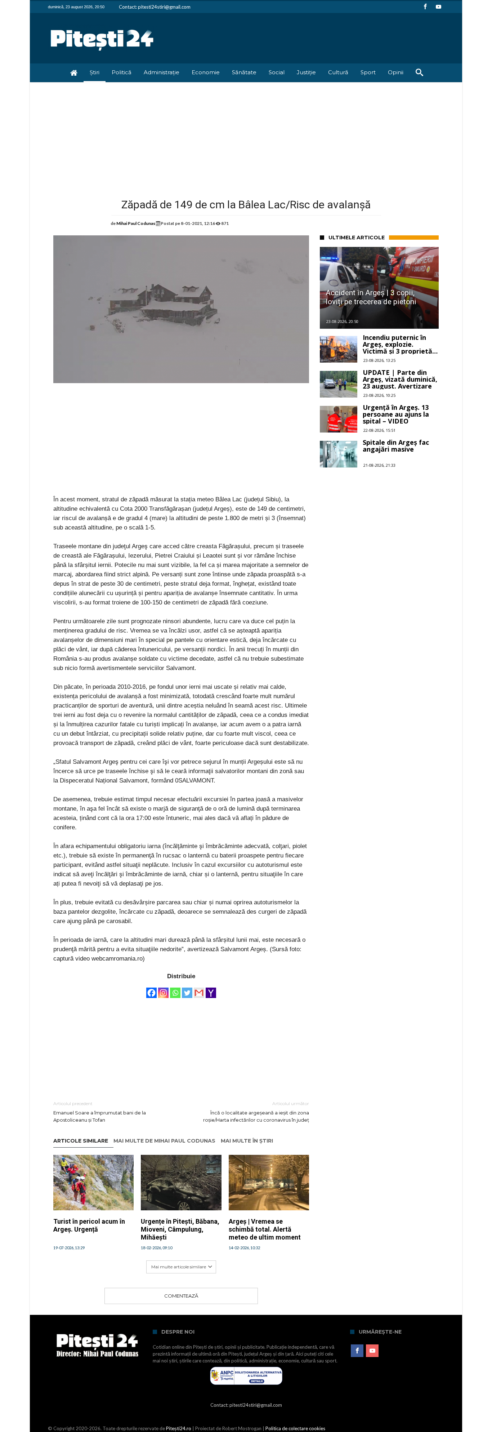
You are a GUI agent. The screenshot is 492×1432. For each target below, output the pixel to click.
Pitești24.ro (178, 1428)
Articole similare (80, 1141)
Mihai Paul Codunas (135, 223)
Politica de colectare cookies (295, 1428)
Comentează (181, 1296)
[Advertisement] (246, 136)
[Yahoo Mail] (211, 989)
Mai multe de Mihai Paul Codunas (164, 1141)
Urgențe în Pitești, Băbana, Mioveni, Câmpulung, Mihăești (180, 1229)
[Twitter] (187, 989)
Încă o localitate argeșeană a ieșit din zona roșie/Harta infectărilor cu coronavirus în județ (256, 1112)
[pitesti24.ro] (102, 23)
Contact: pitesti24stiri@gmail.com (155, 7)
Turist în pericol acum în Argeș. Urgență (89, 1225)
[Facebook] (425, 7)
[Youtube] (438, 7)
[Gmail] (199, 989)
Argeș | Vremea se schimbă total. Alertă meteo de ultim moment (265, 1229)
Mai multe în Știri (247, 1141)
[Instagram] (163, 989)
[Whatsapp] (175, 989)
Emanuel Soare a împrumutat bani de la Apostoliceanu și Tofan (99, 1112)
